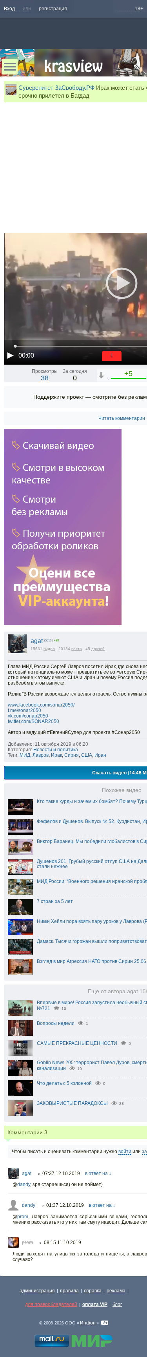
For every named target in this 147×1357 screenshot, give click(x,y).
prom (22, 1216)
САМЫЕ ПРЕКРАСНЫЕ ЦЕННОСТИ (77, 1043)
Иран (100, 755)
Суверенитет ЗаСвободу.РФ (56, 87)
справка (93, 1290)
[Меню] (10, 66)
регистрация (53, 8)
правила (69, 1290)
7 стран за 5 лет (55, 901)
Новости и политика (55, 749)
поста (76, 649)
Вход (9, 8)
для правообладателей (51, 1304)
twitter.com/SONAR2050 (33, 721)
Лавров (41, 755)
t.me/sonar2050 (24, 710)
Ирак (56, 755)
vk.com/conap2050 (28, 716)
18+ (139, 8)
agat (37, 641)
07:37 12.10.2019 (61, 1173)
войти (124, 1151)
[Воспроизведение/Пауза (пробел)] (10, 355)
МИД (25, 755)
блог (117, 1304)
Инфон (88, 1323)
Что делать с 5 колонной (64, 1083)
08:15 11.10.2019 (62, 1242)
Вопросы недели (55, 1023)
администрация (37, 1290)
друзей (98, 649)
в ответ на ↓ (98, 1173)
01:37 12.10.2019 (65, 1205)
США (86, 755)
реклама (116, 1290)
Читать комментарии (121, 418)
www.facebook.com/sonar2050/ (41, 705)
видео (49, 649)
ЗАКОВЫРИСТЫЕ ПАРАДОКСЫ (72, 1103)
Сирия (71, 755)
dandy (23, 1184)
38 (45, 378)
